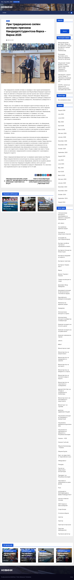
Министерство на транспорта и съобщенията (63, 384)
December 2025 (62, 141)
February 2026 (62, 133)
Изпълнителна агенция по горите (63, 312)
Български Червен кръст (63, 265)
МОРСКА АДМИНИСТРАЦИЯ (64, 411)
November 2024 (62, 190)
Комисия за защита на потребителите (64, 330)
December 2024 (62, 187)
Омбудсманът (62, 460)
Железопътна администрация (63, 303)
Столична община (63, 513)
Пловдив (60, 464)
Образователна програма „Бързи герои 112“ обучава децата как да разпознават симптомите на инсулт (17, 181)
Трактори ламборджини (62, 529)
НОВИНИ (6, 7)
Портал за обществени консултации (62, 470)
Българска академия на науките (64, 256)
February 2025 (62, 179)
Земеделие (61, 308)
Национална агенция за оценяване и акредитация (64, 417)
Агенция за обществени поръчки (64, 233)
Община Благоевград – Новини (64, 446)
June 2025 (61, 164)
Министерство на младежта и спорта (64, 370)
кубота (60, 340)
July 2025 (61, 160)
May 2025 (61, 167)
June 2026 (61, 118)
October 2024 (62, 194)
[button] (69, 12)
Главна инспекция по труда (64, 280)
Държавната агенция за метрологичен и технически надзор (64, 292)
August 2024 (61, 202)
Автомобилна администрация (63, 227)
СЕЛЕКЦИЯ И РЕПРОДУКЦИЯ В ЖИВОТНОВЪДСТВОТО (65, 493)
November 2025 (62, 144)
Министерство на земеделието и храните (63, 359)
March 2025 (61, 175)
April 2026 (61, 125)
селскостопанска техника (63, 499)
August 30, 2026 (9, 557)
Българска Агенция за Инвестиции (64, 251)
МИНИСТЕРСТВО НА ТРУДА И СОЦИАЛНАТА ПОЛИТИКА (64, 392)
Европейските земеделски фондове (64, 298)
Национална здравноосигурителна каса (64, 424)
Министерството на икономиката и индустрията (64, 399)
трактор (60, 517)
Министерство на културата (63, 365)
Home (4, 12)
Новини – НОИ (62, 438)
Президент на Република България (64, 476)
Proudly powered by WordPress (8, 577)
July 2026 (61, 114)
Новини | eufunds (63, 442)
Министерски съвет (64, 348)
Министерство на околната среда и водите (63, 377)
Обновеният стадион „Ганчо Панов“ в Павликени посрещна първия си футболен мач (64, 78)
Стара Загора (62, 509)
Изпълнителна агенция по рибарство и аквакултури (64, 319)
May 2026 (61, 122)
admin (6, 560)
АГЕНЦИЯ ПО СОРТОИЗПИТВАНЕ (64, 238)
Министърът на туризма (62, 405)
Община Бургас (62, 451)
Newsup (22, 577)
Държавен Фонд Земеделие (63, 285)
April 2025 (61, 171)
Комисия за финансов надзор (64, 336)
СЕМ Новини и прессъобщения (62, 504)
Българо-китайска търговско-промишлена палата (64, 244)
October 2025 (62, 148)
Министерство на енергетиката (63, 352)
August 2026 (61, 110)
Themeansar (28, 577)
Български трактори (64, 261)
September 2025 (62, 152)
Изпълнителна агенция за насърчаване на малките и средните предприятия (64, 216)
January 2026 (62, 137)
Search (60, 20)
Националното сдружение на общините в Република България (64, 432)
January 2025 (62, 183)
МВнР (60, 344)
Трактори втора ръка (64, 524)
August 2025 (61, 156)
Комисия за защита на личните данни (64, 325)
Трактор (60, 521)
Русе (59, 487)
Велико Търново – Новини (63, 274)
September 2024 (63, 198)
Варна (5, 202)
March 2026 (61, 129)
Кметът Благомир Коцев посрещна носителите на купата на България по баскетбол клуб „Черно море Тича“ (39, 181)
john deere (61, 223)
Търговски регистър (64, 534)
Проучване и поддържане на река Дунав (64, 482)
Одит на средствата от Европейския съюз (64, 456)
